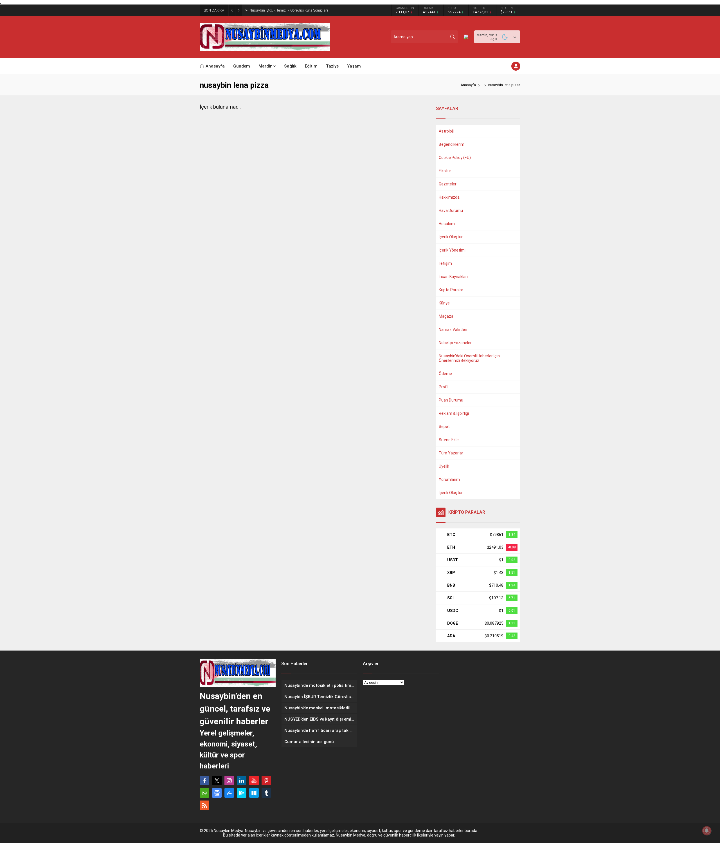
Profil (443, 387)
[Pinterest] (266, 780)
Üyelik (444, 466)
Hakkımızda (449, 197)
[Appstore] (229, 793)
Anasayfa (468, 85)
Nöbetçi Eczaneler (455, 342)
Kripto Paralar (451, 290)
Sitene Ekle (449, 440)
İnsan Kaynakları (453, 276)
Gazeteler (447, 184)
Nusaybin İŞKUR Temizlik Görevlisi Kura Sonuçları (288, 10)
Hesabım (447, 223)
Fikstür (445, 171)
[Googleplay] (241, 793)
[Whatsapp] (204, 793)
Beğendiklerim (451, 144)
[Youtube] (254, 780)
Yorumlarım (449, 479)
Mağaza (446, 316)
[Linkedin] (241, 780)
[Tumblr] (266, 793)
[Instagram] (229, 780)
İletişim (445, 263)
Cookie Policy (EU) (455, 157)
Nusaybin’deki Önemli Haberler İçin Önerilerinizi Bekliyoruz (469, 358)
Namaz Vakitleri (453, 329)
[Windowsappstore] (254, 793)
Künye (444, 303)
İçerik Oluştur (451, 237)
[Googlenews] (217, 793)
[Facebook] (204, 780)
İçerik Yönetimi (452, 250)
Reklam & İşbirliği (454, 413)
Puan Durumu (451, 400)
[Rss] (204, 805)
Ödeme (445, 373)
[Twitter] (217, 780)
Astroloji (446, 131)
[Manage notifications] (706, 830)
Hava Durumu (451, 210)
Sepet (444, 426)
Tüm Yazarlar (451, 453)
